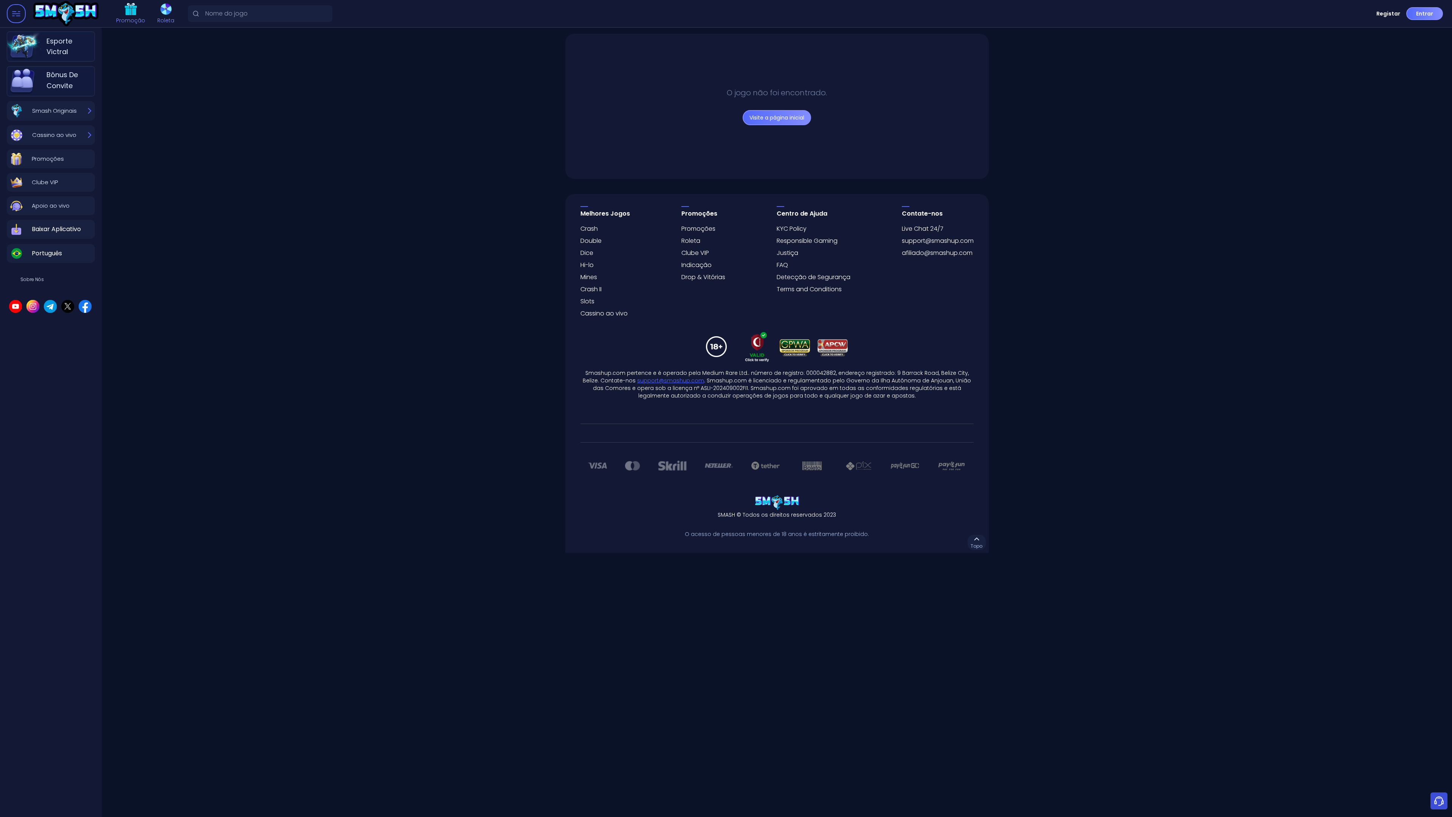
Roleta (165, 20)
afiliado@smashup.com (937, 253)
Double (591, 240)
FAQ (782, 265)
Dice (586, 253)
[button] (51, 158)
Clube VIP (695, 253)
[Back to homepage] (67, 14)
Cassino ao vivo (604, 313)
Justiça (787, 253)
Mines (588, 277)
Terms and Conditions (809, 289)
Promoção (130, 20)
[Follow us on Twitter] (67, 306)
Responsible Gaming (807, 240)
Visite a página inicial (776, 117)
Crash (589, 228)
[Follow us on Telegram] (50, 306)
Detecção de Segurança (813, 277)
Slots (587, 301)
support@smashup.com (938, 240)
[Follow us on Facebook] (85, 306)
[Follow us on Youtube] (15, 306)
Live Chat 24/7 (922, 228)
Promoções (698, 228)
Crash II (591, 289)
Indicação (696, 265)
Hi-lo (587, 265)
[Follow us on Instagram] (33, 306)
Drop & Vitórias (703, 277)
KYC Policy (792, 228)
